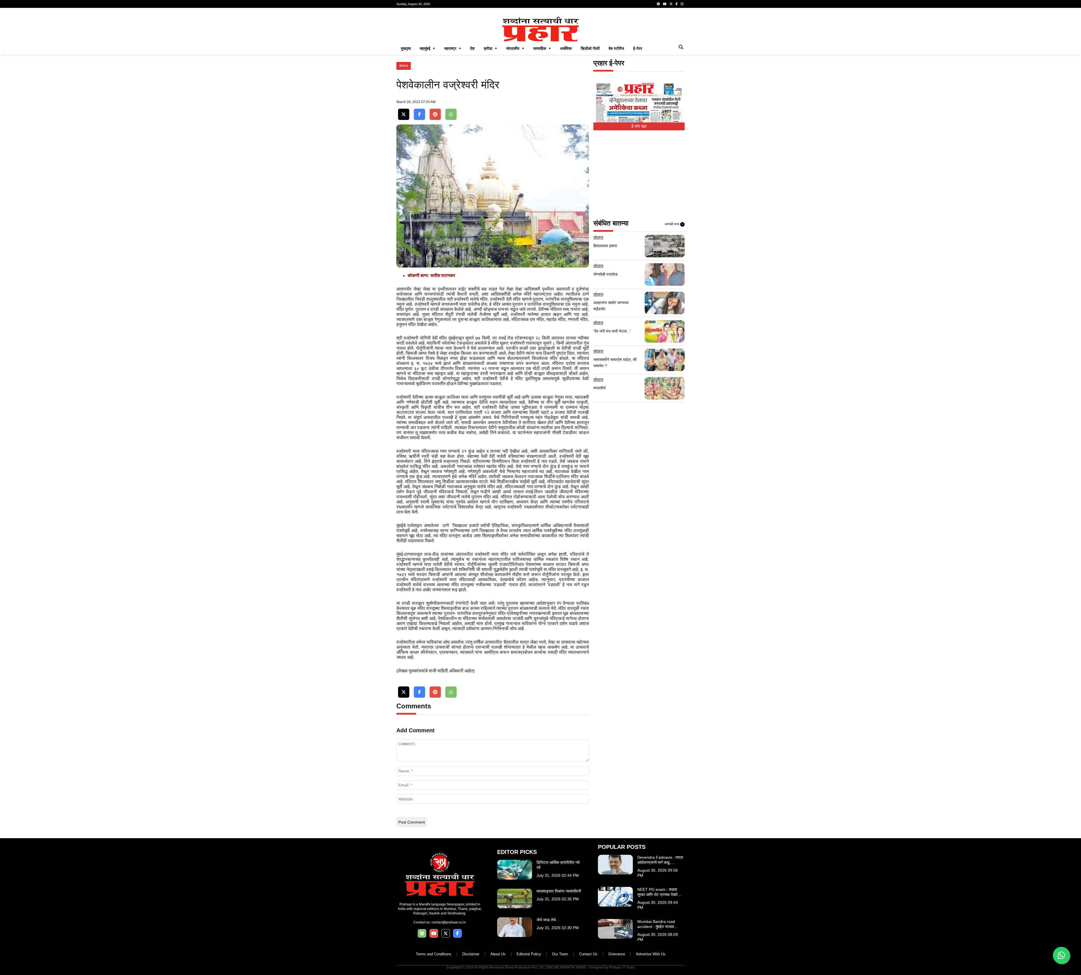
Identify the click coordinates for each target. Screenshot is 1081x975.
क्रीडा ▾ (490, 48)
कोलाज (403, 66)
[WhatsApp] (451, 114)
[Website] (658, 4)
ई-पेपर (637, 48)
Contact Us (588, 954)
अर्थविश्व (566, 48)
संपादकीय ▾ (515, 48)
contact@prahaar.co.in (449, 922)
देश (472, 48)
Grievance (616, 954)
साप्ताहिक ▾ (542, 48)
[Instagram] (682, 4)
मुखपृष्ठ (406, 48)
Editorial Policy (529, 954)
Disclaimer (470, 954)
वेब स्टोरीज (616, 48)
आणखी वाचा (674, 224)
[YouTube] (664, 4)
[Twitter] (671, 4)
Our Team (560, 954)
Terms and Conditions (433, 954)
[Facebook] (677, 4)
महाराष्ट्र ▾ (452, 48)
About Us (498, 954)
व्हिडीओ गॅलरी (590, 48)
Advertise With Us (650, 954)
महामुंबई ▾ (427, 48)
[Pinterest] (435, 114)
